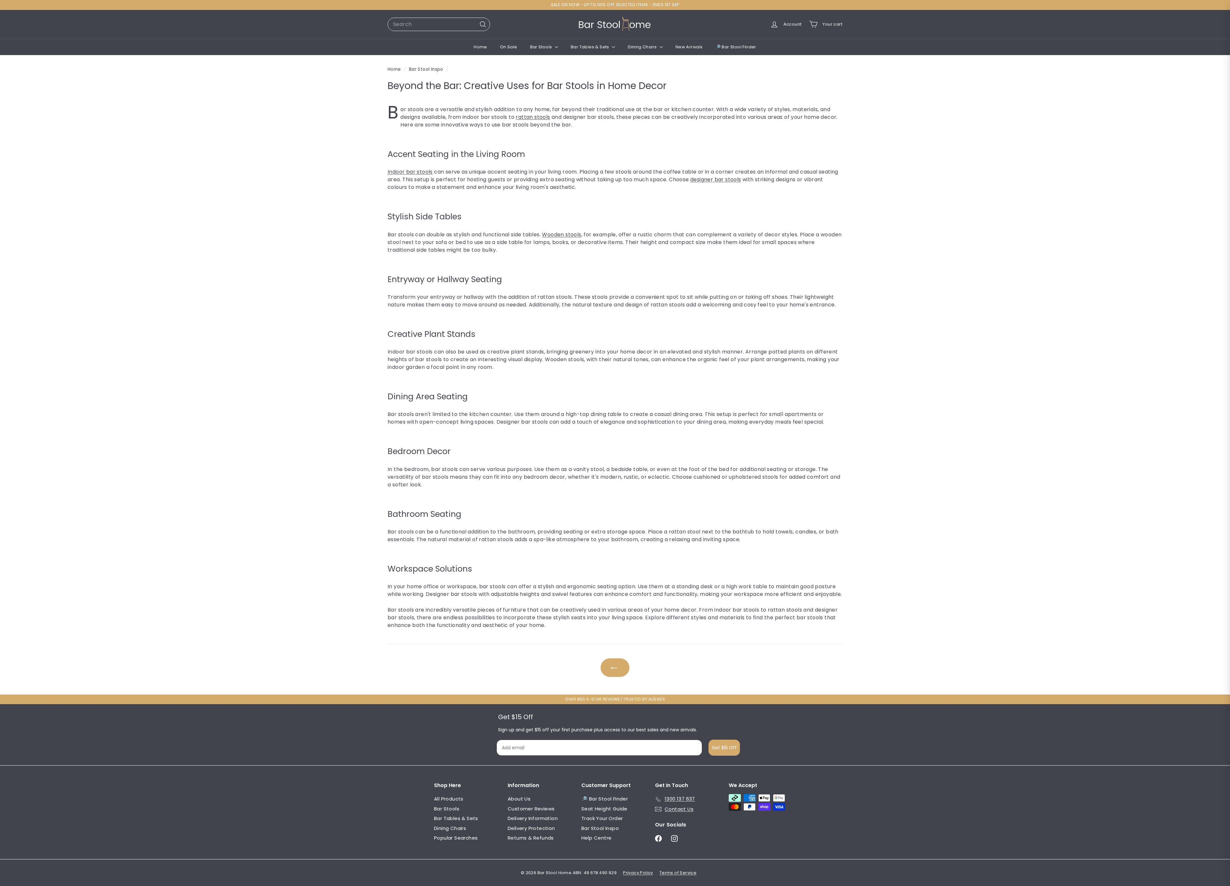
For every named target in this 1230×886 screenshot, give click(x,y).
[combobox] (439, 24)
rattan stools (533, 117)
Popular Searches (456, 837)
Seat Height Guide (604, 808)
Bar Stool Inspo (426, 69)
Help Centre (596, 837)
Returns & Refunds (531, 837)
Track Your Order (602, 818)
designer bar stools (715, 179)
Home (480, 47)
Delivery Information (533, 818)
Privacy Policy (638, 873)
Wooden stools (561, 234)
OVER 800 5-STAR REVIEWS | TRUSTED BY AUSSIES (615, 699)
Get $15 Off (724, 747)
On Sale (508, 47)
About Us (519, 798)
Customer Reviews (531, 808)
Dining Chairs (643, 47)
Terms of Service (678, 873)
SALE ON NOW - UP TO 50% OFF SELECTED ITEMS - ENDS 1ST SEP (615, 4)
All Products (448, 798)
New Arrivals (689, 47)
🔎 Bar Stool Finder (736, 47)
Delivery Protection (531, 828)
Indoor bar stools (410, 171)
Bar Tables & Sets (590, 47)
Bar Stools (541, 47)
